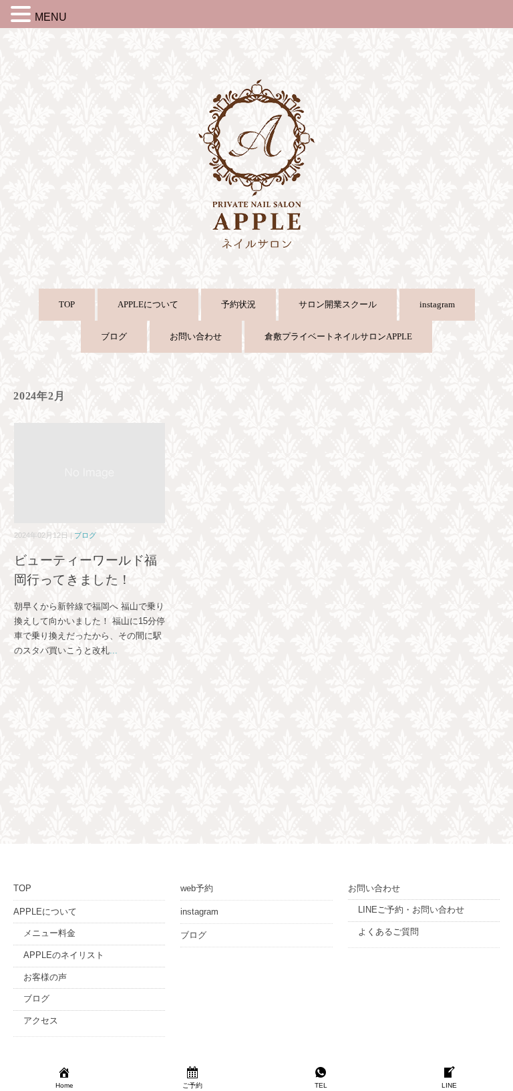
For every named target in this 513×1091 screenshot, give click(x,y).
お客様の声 (45, 977)
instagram (437, 304)
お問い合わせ (196, 336)
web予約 (196, 888)
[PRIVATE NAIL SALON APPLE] (256, 84)
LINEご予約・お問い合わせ (411, 910)
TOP (67, 304)
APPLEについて (148, 304)
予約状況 (238, 304)
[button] (23, 16)
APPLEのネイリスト (63, 955)
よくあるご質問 (388, 932)
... (114, 650)
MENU (51, 17)
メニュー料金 (49, 933)
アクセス (40, 1021)
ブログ (114, 336)
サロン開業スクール (338, 304)
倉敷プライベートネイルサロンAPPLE (338, 336)
